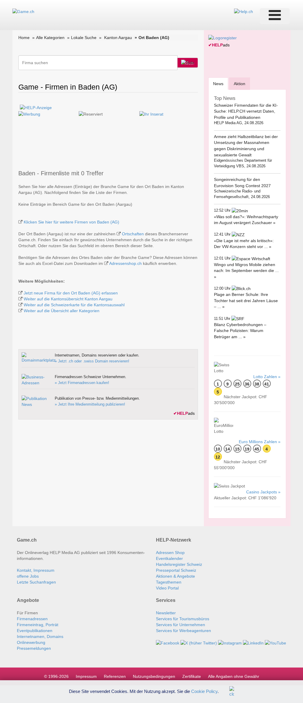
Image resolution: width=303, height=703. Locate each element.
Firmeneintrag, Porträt (37, 624)
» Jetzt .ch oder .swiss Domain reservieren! (92, 361)
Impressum (86, 676)
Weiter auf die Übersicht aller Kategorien (61, 310)
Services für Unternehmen (180, 624)
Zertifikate (191, 676)
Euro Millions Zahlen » (260, 441)
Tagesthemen (168, 582)
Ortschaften (133, 233)
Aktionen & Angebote (175, 576)
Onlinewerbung (31, 642)
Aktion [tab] (239, 83)
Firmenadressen (32, 618)
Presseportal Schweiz (176, 570)
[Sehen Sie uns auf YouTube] (275, 642)
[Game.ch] (23, 11)
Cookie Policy (204, 691)
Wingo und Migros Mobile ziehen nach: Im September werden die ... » (246, 270)
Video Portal (167, 588)
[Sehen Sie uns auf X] (198, 642)
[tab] (218, 83)
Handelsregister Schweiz (179, 564)
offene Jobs (28, 576)
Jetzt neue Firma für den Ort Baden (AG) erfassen (71, 293)
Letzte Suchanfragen (36, 582)
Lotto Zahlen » (267, 376)
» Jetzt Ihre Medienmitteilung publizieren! (90, 404)
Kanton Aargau (118, 37)
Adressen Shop (170, 552)
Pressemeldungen (34, 648)
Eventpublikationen (34, 630)
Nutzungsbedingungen (154, 676)
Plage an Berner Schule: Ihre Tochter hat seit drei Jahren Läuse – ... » (246, 300)
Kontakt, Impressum (35, 570)
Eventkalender (169, 558)
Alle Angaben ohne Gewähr (233, 676)
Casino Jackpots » (263, 492)
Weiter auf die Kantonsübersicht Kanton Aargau (68, 299)
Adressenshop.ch (125, 263)
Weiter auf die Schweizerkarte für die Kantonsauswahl (74, 304)
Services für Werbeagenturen (183, 630)
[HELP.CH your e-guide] (243, 11)
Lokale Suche (83, 37)
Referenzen (115, 676)
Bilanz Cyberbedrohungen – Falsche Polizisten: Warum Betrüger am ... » (240, 330)
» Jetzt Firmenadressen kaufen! (82, 382)
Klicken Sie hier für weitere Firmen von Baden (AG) (71, 222)
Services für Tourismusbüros (182, 618)
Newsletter (166, 612)
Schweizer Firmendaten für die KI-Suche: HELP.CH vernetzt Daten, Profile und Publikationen (246, 111)
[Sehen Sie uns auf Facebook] (167, 642)
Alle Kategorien (50, 37)
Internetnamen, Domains (40, 636)
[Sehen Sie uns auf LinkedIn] (253, 642)
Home (24, 37)
